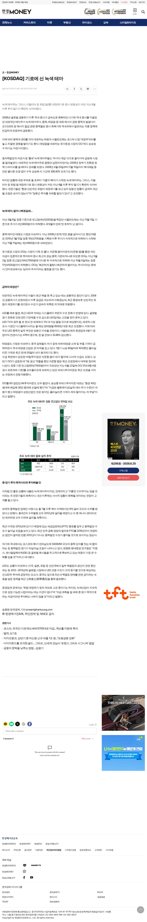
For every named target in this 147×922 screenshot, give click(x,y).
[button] (135, 11)
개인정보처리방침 (53, 850)
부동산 (67, 22)
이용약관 (39, 850)
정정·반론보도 (85, 850)
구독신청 (133, 2)
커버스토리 (29, 22)
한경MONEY (13, 72)
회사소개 (6, 850)
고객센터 (98, 850)
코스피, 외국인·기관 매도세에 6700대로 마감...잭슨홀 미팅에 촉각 (41, 628)
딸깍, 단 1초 (10, 633)
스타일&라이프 (128, 22)
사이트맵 (109, 850)
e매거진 (142, 2)
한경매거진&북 (7, 2)
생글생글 (101, 897)
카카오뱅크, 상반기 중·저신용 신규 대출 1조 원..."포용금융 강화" (39, 638)
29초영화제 (54, 901)
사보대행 (106, 2)
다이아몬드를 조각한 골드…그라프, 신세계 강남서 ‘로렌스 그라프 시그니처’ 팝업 (49, 643)
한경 (58, 2)
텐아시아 (53, 897)
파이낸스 (87, 22)
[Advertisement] (73, 48)
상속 (105, 22)
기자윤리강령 (70, 850)
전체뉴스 (7, 22)
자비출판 (115, 2)
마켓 (49, 22)
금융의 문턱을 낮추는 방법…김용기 (23, 648)
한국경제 (6, 892)
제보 (124, 2)
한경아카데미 (7, 897)
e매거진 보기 (123, 477)
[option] (105, 11)
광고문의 (28, 850)
